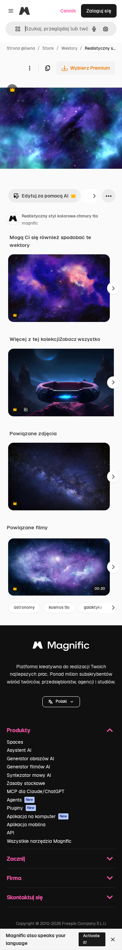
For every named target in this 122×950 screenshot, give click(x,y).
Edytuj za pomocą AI (40, 198)
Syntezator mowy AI (29, 775)
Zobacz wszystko (80, 339)
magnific (30, 223)
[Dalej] (94, 196)
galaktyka (93, 607)
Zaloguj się (98, 11)
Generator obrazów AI (30, 759)
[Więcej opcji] (29, 68)
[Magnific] (61, 647)
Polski (61, 701)
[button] (61, 701)
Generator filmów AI (28, 767)
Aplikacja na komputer (37, 816)
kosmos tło (59, 607)
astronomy (24, 607)
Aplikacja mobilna (26, 824)
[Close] (112, 939)
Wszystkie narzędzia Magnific (39, 841)
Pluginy (21, 808)
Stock (48, 48)
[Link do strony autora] (13, 220)
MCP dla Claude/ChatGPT (35, 791)
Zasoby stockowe (26, 783)
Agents (20, 800)
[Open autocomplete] (15, 28)
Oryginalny (47, 90)
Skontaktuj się (25, 897)
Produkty (18, 730)
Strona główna (21, 48)
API (10, 833)
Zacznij (16, 858)
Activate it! (91, 939)
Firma (14, 877)
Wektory (69, 48)
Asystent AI (19, 750)
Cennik (68, 11)
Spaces (15, 742)
